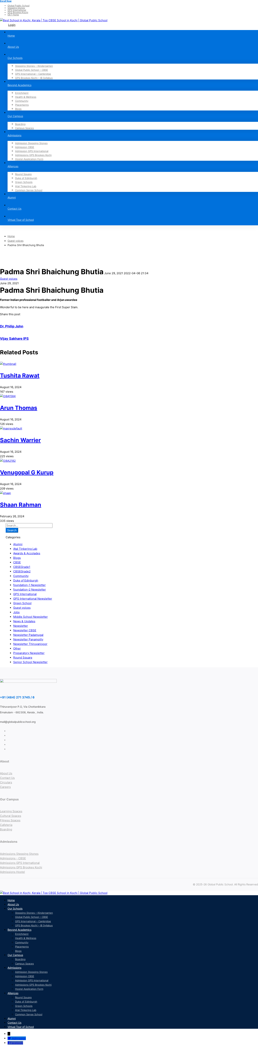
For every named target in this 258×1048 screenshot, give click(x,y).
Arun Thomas (18, 407)
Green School (22, 603)
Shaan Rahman (20, 504)
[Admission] (10, 1038)
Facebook (16, 1043)
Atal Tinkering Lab (25, 549)
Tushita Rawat (19, 375)
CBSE (17, 562)
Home (11, 236)
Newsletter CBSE (24, 630)
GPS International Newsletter (32, 598)
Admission (19, 1038)
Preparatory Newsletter (29, 653)
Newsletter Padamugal (28, 635)
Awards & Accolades (26, 553)
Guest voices (15, 240)
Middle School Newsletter (30, 617)
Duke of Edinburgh (25, 580)
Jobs (16, 612)
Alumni (17, 544)
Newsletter (20, 626)
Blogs (17, 558)
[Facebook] (9, 1043)
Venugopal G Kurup (26, 472)
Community (21, 576)
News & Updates (24, 621)
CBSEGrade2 (22, 571)
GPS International (25, 594)
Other (17, 648)
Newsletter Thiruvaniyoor (30, 644)
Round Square (22, 657)
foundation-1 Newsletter (29, 585)
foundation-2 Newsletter (29, 589)
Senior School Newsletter (30, 662)
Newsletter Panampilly (28, 639)
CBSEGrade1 (21, 567)
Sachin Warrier (20, 440)
